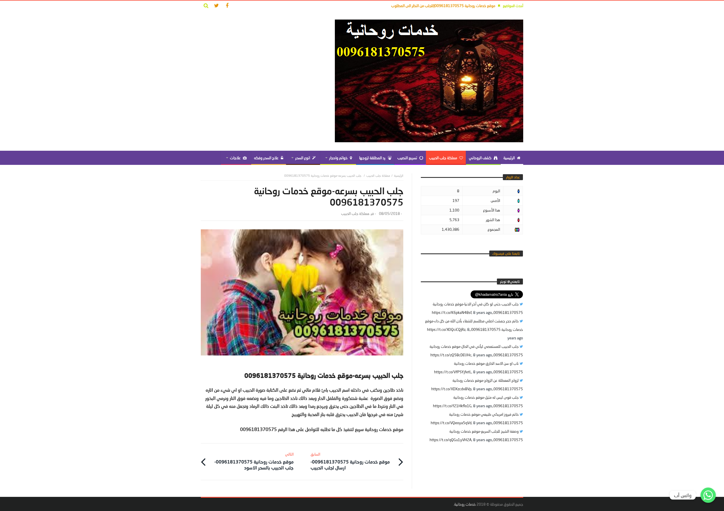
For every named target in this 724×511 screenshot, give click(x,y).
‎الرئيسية (398, 175)
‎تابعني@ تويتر (510, 281)
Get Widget (708, 505)
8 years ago (482, 312)
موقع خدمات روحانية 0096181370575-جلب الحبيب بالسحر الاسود (254, 461)
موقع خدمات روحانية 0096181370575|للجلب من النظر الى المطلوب (443, 5)
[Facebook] (227, 6)
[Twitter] (216, 6)
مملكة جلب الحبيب (378, 175)
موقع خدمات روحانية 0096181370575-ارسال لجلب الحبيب (350, 461)
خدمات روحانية (465, 504)
